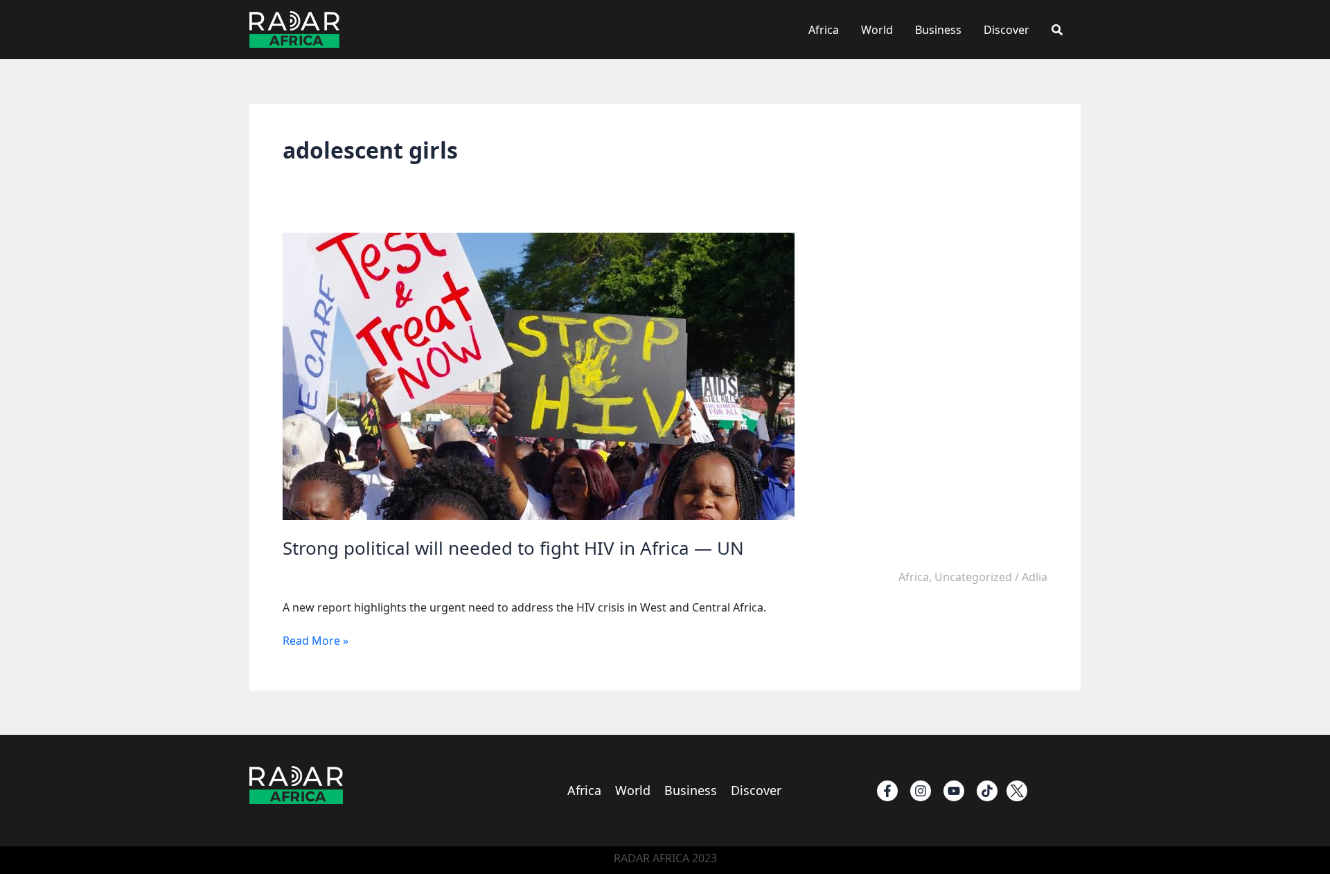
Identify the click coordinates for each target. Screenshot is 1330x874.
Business (938, 29)
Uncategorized (973, 577)
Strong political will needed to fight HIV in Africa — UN (513, 547)
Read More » (315, 640)
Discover (1006, 29)
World (877, 29)
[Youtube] (953, 791)
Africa (823, 29)
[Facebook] (887, 791)
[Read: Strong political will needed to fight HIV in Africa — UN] (539, 375)
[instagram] (920, 791)
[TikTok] (987, 791)
